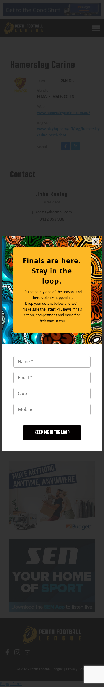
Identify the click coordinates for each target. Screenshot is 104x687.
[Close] (96, 242)
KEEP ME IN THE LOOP (52, 432)
